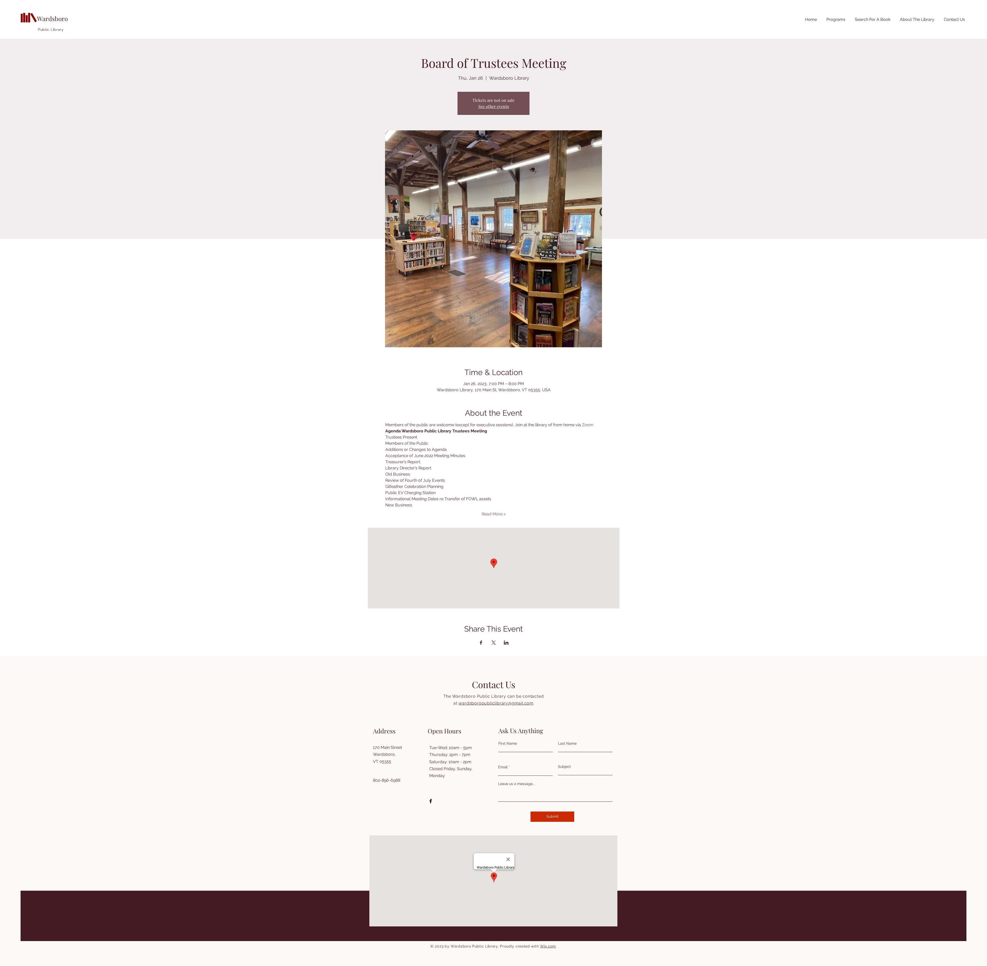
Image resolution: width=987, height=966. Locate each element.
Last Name (567, 743)
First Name (507, 743)
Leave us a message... (516, 784)
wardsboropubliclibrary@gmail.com (496, 703)
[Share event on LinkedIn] (506, 643)
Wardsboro (52, 18)
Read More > (494, 514)
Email (503, 767)
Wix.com (548, 946)
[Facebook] (431, 801)
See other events (493, 106)
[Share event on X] (493, 643)
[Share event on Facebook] (481, 643)
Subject (564, 766)
